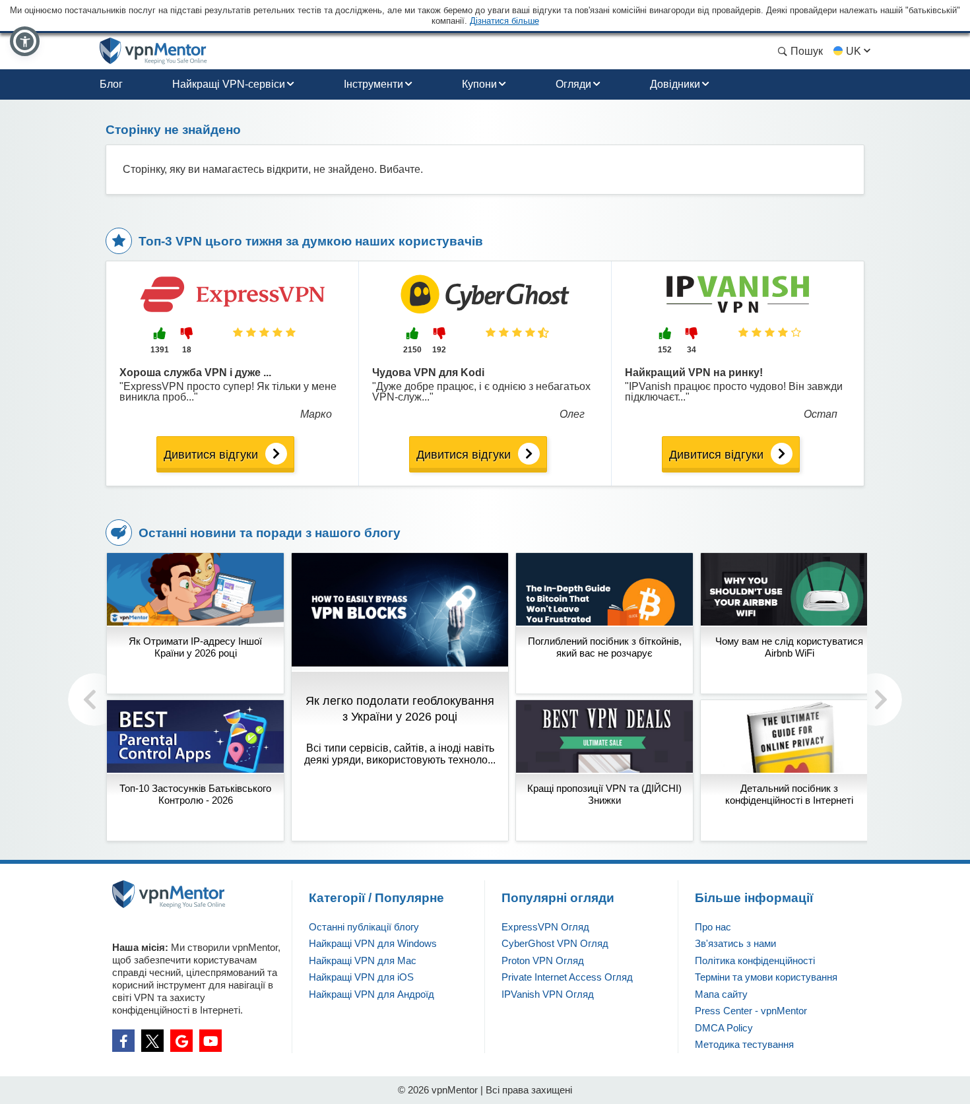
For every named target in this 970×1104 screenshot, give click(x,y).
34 (691, 349)
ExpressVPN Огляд (545, 926)
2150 (412, 349)
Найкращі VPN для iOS (361, 977)
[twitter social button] (152, 1040)
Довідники (675, 84)
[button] (24, 41)
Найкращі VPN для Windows (373, 943)
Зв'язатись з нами (735, 943)
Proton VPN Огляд (542, 960)
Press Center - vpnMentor (751, 1010)
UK (853, 51)
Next (875, 699)
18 (186, 349)
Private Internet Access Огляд (567, 977)
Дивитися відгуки (211, 454)
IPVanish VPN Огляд (547, 994)
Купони (479, 84)
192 (439, 349)
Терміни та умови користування (766, 977)
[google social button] (181, 1040)
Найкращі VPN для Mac (362, 960)
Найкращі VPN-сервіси (228, 84)
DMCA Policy (724, 1027)
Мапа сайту (721, 994)
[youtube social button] (210, 1040)
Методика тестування (744, 1044)
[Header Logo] (153, 51)
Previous (94, 699)
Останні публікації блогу (364, 926)
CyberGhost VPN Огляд (554, 943)
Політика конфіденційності (755, 960)
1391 (159, 349)
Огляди (573, 84)
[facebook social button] (123, 1040)
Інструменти (373, 84)
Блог (111, 84)
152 (665, 349)
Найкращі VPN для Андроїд (371, 994)
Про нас (713, 926)
